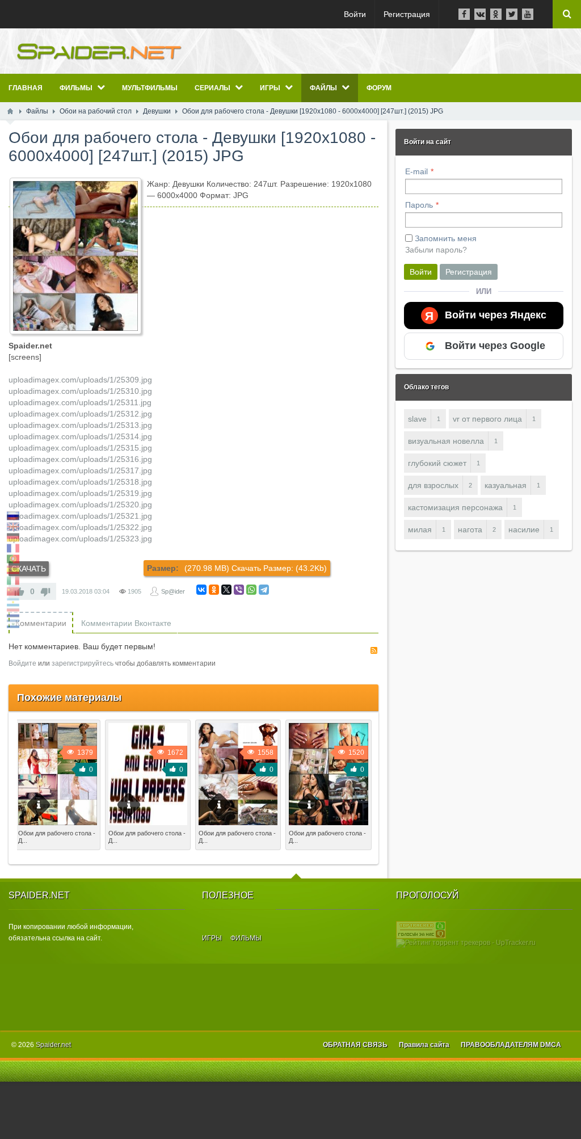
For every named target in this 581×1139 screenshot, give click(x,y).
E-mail (416, 171)
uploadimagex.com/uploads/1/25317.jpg (80, 470)
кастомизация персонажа (455, 507)
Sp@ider (173, 591)
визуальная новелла (446, 440)
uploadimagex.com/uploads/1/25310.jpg (80, 391)
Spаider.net (53, 1045)
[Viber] (239, 590)
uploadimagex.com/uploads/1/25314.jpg (80, 436)
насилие (524, 529)
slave (417, 418)
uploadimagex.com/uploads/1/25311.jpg (80, 402)
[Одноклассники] (214, 590)
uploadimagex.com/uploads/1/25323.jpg (80, 538)
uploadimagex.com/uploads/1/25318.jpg (80, 481)
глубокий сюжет (437, 463)
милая (420, 529)
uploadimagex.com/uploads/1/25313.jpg (80, 425)
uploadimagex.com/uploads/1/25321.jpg (80, 515)
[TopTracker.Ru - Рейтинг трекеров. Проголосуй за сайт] (421, 930)
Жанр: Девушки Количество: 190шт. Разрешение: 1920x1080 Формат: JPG (326, 853)
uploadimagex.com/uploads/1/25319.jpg (80, 493)
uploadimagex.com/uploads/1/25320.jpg (80, 504)
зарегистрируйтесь (82, 663)
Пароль (419, 204)
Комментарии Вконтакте (126, 623)
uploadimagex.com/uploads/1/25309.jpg (80, 379)
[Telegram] (264, 590)
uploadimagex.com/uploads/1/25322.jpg (80, 527)
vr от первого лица (487, 418)
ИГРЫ (212, 938)
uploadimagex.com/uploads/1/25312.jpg (80, 413)
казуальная (506, 485)
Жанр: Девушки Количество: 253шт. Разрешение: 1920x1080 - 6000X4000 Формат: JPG (55, 859)
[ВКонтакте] (201, 590)
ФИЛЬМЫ (246, 938)
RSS (373, 650)
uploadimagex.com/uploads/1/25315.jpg (80, 447)
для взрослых (433, 485)
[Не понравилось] (45, 591)
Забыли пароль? (436, 249)
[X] (226, 590)
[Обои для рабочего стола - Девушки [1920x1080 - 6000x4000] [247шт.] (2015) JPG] (75, 256)
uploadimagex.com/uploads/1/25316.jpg (80, 459)
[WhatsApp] (251, 590)
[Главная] (10, 111)
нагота (470, 529)
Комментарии (40, 623)
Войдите (22, 663)
